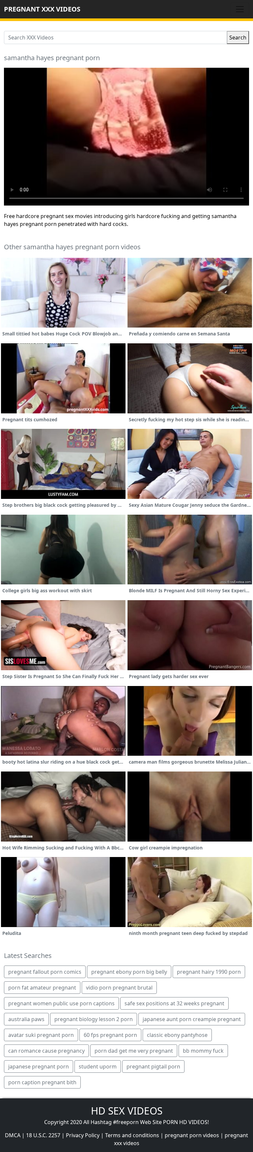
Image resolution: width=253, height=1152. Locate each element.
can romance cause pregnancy (46, 1050)
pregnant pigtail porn (153, 1066)
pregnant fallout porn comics (44, 971)
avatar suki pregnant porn (41, 1035)
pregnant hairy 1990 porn (209, 971)
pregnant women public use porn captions (61, 1003)
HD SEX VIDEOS (126, 1110)
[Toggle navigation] (240, 9)
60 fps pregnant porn (110, 1035)
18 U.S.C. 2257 (43, 1135)
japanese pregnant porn (38, 1066)
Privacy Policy (82, 1135)
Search (237, 37)
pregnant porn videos (192, 1135)
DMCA (12, 1135)
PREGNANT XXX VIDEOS (42, 9)
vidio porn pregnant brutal (119, 987)
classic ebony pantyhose (177, 1035)
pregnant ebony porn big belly (129, 971)
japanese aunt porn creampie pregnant (192, 1019)
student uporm (98, 1066)
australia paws (26, 1019)
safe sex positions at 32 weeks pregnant (174, 1003)
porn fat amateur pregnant (42, 987)
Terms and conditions (132, 1135)
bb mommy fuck (203, 1050)
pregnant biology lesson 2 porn (93, 1019)
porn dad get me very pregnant (134, 1050)
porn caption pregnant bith (42, 1082)
